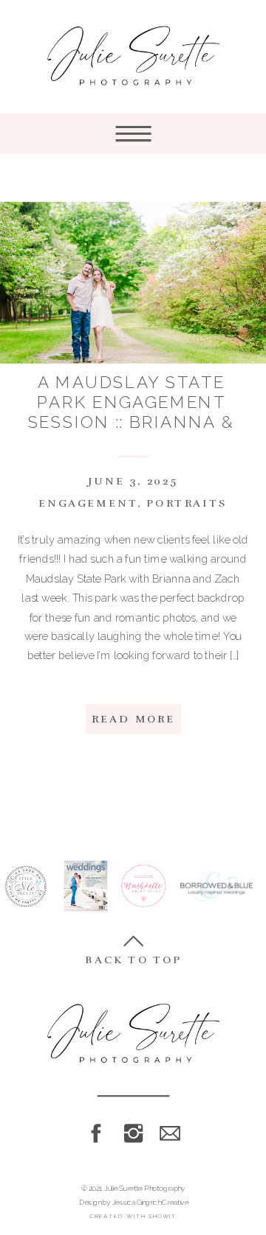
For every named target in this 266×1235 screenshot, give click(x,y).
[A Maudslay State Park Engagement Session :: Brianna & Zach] (133, 283)
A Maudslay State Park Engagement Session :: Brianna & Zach (131, 412)
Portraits (187, 503)
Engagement (87, 503)
